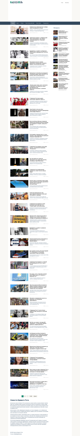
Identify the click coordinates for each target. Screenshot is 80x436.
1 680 (31, 396)
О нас (62, 2)
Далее (35, 396)
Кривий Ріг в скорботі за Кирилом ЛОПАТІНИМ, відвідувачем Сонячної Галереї (63, 49)
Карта (17, 23)
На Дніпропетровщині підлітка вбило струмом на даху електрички (64, 79)
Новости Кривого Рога (33, 32)
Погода (22, 23)
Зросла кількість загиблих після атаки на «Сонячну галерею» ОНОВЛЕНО (64, 54)
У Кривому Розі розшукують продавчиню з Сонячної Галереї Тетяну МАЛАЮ (64, 74)
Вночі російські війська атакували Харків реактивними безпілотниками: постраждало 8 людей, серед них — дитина (63, 86)
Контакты (67, 2)
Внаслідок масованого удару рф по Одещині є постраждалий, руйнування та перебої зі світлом (64, 61)
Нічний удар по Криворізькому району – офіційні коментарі (63, 31)
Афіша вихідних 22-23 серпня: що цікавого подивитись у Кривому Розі (63, 38)
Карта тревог (38, 23)
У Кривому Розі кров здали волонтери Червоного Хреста (64, 43)
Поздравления (45, 23)
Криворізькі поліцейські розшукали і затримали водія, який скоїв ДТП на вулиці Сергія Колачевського (64, 67)
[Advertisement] (40, 13)
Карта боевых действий (30, 23)
